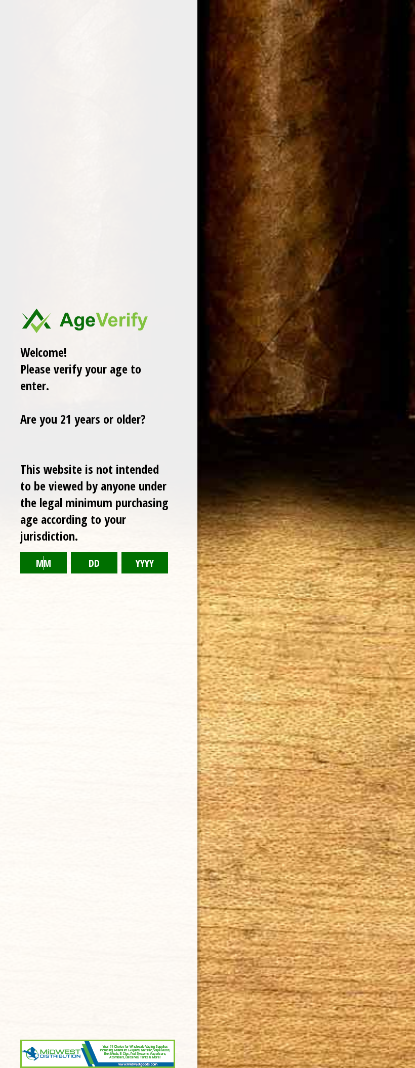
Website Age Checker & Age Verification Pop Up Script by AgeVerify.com (402, 1065)
